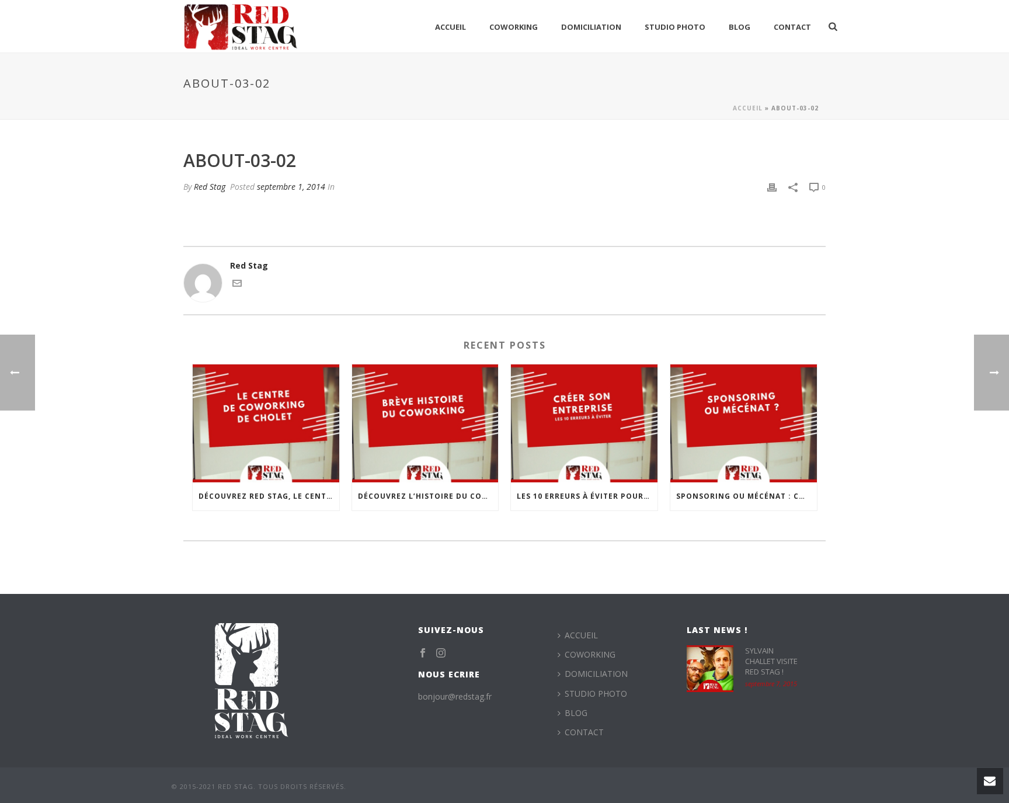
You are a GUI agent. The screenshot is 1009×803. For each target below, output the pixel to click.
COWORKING (513, 27)
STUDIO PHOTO (675, 27)
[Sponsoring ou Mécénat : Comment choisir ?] (743, 423)
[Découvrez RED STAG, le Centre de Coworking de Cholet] (266, 423)
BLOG (739, 27)
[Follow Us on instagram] (441, 653)
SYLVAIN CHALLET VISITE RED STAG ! (771, 661)
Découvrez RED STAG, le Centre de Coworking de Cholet (269, 496)
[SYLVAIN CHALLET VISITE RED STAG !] (710, 668)
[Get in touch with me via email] (237, 284)
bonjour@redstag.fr (455, 696)
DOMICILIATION (591, 27)
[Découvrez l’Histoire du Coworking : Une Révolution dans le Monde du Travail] (425, 423)
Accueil (748, 108)
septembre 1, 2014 (291, 186)
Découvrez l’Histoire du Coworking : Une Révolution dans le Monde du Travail (428, 496)
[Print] (772, 186)
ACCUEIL (450, 27)
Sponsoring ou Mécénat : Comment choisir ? (746, 496)
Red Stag (209, 186)
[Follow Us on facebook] (422, 653)
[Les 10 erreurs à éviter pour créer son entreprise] (584, 423)
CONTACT (792, 27)
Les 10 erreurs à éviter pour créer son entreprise (587, 496)
